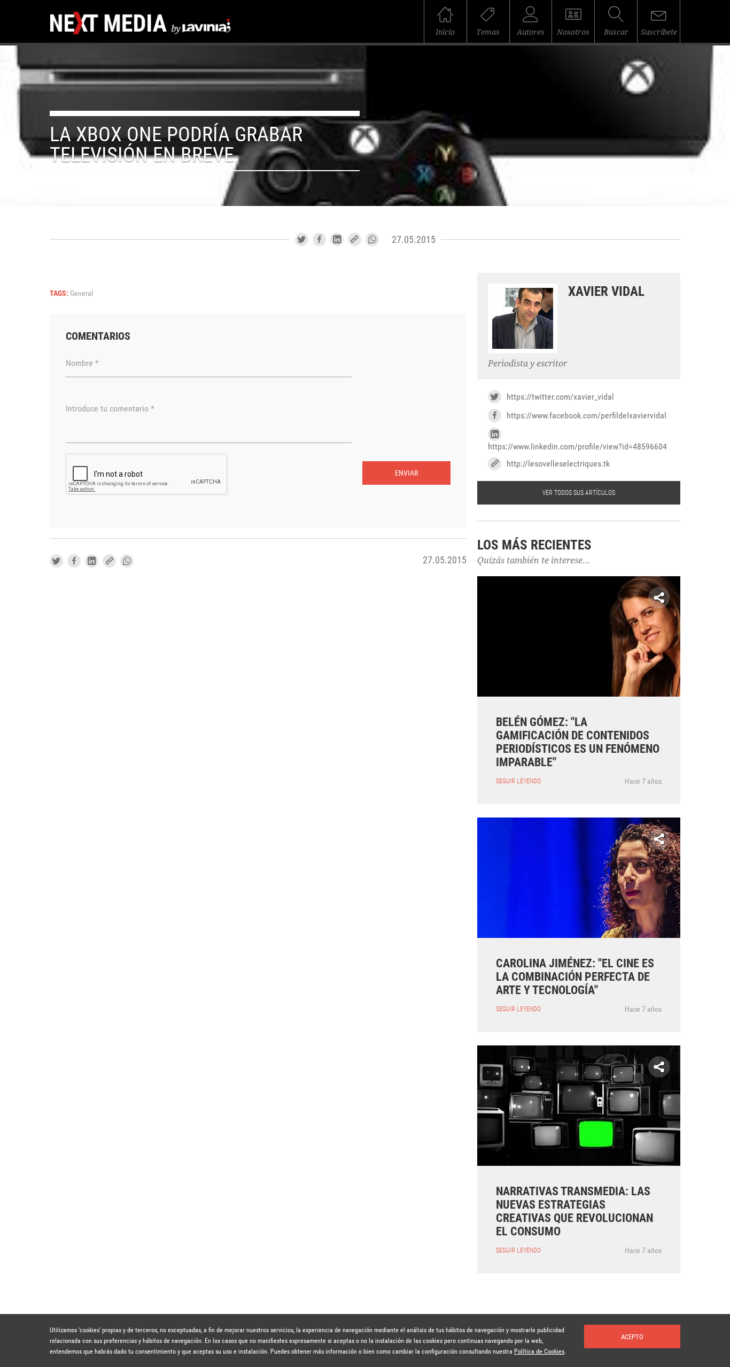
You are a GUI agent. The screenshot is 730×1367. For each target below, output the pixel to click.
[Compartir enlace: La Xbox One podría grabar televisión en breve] (354, 239)
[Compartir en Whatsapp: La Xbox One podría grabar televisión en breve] (372, 239)
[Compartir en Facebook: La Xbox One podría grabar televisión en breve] (319, 239)
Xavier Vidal (606, 291)
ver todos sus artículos (578, 493)
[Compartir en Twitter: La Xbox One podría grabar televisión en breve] (301, 239)
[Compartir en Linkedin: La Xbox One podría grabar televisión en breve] (337, 239)
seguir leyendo (518, 781)
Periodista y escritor (527, 363)
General (81, 293)
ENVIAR (406, 473)
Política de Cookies (539, 1351)
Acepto (632, 1337)
